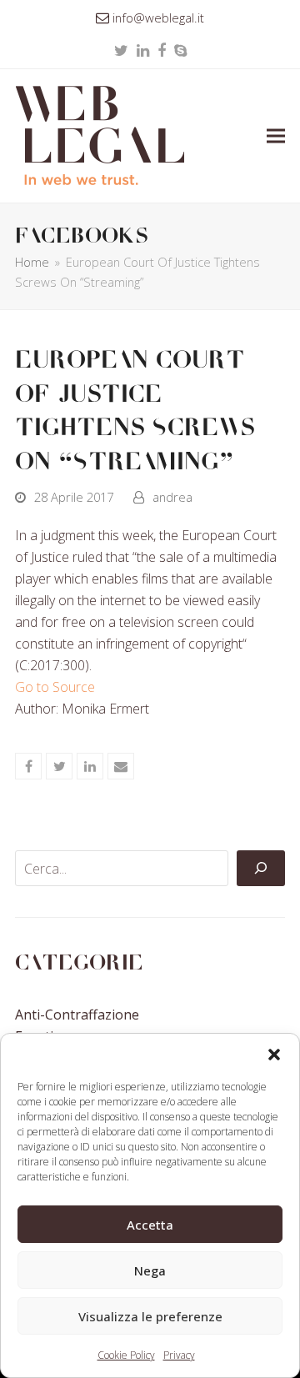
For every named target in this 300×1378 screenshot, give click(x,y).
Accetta (150, 1224)
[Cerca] (261, 868)
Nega (150, 1270)
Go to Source (55, 687)
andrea (172, 497)
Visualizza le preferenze (150, 1316)
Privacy (179, 1355)
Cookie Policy (126, 1355)
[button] (274, 1054)
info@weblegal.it (158, 17)
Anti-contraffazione (77, 1014)
